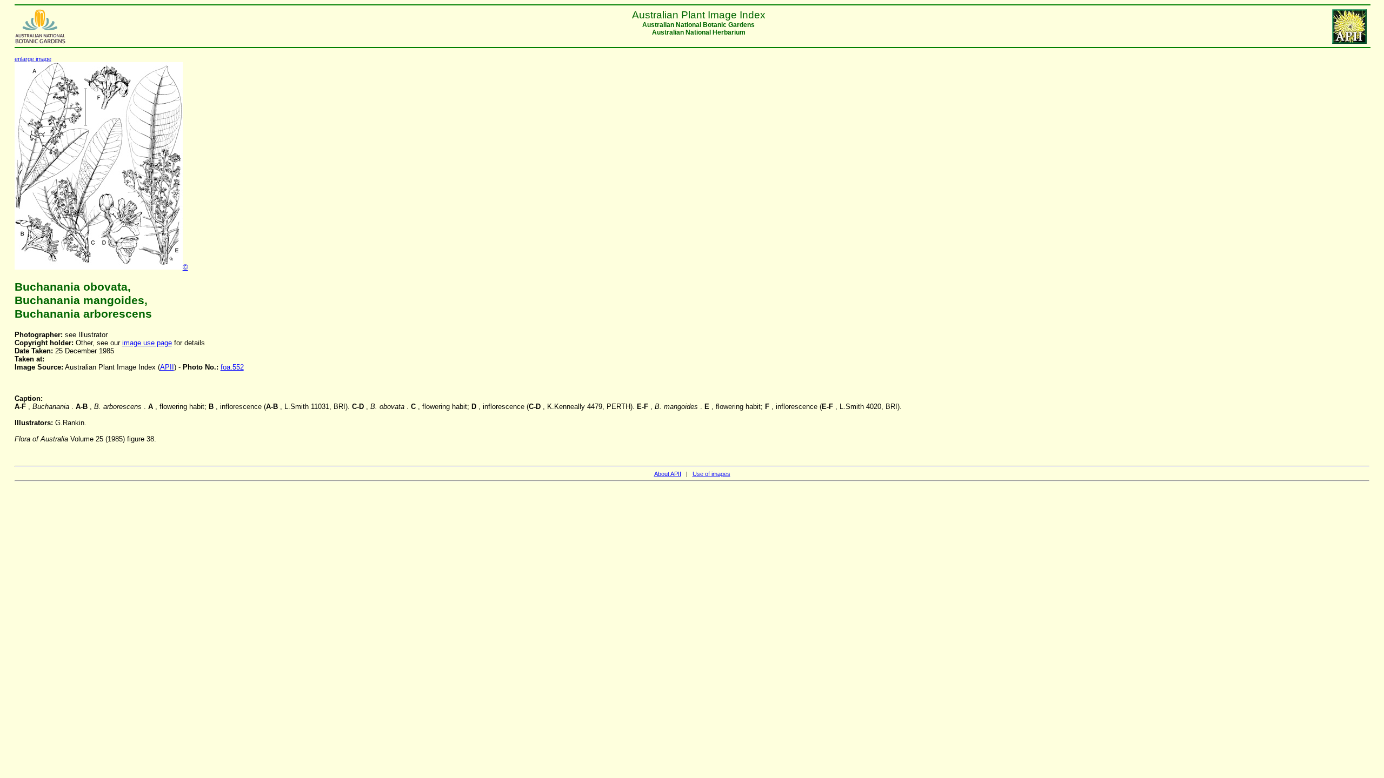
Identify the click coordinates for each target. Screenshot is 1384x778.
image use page (147, 343)
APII (167, 367)
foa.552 (232, 367)
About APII (667, 474)
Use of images (711, 474)
